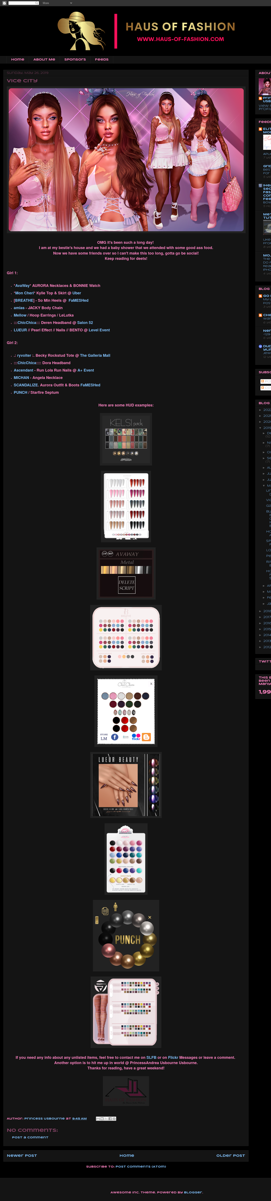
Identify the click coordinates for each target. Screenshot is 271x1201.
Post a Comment (30, 1137)
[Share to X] (106, 1119)
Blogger (193, 1192)
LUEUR (20, 330)
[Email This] (98, 1119)
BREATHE (24, 300)
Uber (76, 293)
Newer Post (22, 1155)
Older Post (230, 1155)
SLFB (151, 1057)
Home (17, 59)
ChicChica (27, 322)
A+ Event (85, 370)
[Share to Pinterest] (114, 1119)
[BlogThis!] (102, 1119)
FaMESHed (78, 300)
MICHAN (22, 377)
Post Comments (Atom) (141, 1166)
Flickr (173, 1057)
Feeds (102, 59)
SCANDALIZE (26, 385)
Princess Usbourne (45, 1118)
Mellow (20, 315)
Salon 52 (85, 322)
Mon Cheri (24, 293)
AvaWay (22, 285)
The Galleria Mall (95, 355)
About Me (44, 59)
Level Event (99, 330)
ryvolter (24, 355)
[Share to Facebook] (110, 1119)
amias (19, 307)
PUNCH (20, 392)
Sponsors (75, 59)
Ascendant (23, 370)
